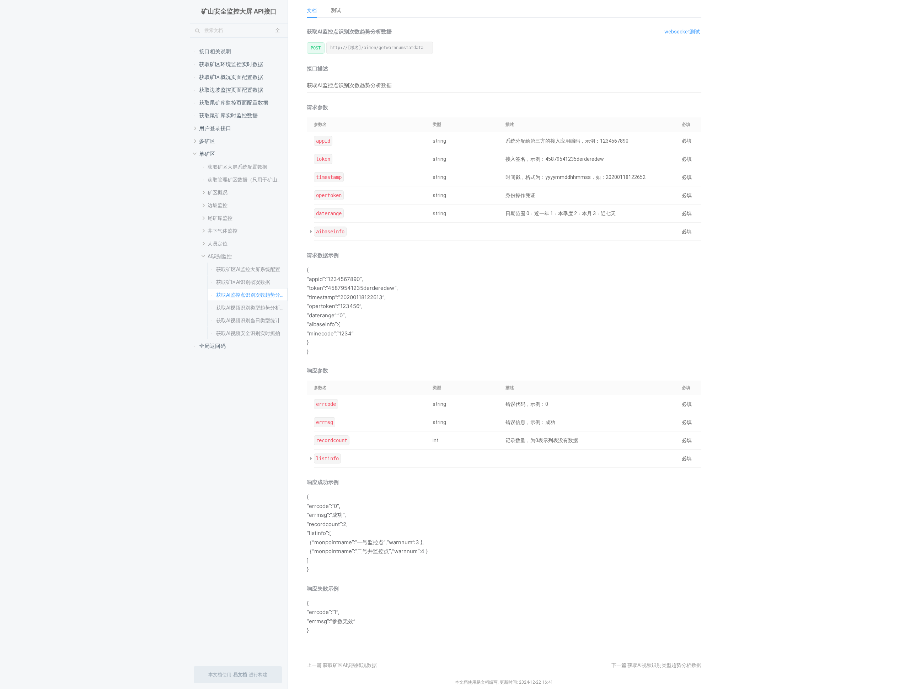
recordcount (331, 440)
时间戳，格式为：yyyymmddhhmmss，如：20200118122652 (575, 177)
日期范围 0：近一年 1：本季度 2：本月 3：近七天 (560, 213)
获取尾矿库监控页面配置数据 (233, 103)
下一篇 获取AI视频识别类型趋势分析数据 (656, 665)
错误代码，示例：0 (526, 404)
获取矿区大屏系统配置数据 (237, 167)
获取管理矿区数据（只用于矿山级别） (248, 179)
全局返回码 (212, 346)
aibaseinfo (330, 231)
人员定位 (218, 244)
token (323, 159)
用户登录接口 (215, 128)
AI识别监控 (220, 256)
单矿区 (207, 154)
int (436, 440)
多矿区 (207, 141)
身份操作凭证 (520, 195)
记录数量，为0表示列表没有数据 (541, 440)
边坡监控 (218, 205)
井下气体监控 (222, 231)
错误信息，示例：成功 (530, 422)
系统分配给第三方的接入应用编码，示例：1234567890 (566, 141)
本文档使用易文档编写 (476, 682)
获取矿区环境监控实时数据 (231, 64)
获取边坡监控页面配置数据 (231, 90)
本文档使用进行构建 (237, 674)
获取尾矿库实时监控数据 (228, 115)
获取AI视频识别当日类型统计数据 (252, 320)
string (439, 141)
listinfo (327, 458)
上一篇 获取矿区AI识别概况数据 (342, 665)
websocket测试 (682, 32)
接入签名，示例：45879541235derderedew (554, 159)
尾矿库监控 (220, 218)
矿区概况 (218, 192)
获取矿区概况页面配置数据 (231, 77)
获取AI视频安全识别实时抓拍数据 (252, 333)
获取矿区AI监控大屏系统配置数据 (252, 269)
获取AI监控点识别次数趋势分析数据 (252, 295)
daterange (329, 213)
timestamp (329, 177)
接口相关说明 (215, 51)
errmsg (324, 422)
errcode (326, 404)
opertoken (329, 195)
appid (323, 141)
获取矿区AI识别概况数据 (243, 282)
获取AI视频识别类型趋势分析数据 (252, 308)
